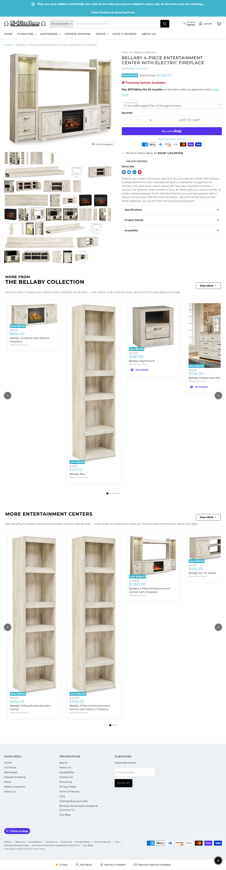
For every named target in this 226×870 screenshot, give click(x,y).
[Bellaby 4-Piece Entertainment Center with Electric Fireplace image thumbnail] (37, 214)
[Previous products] (7, 395)
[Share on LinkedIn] (134, 172)
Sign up (123, 783)
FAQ (62, 796)
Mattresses (49, 33)
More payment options (172, 139)
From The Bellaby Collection (139, 52)
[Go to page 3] (113, 493)
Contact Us (66, 777)
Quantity (127, 112)
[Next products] (218, 395)
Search (63, 762)
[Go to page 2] (110, 493)
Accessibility (66, 772)
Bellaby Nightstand (142, 361)
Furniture (26, 33)
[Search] (164, 24)
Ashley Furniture (137, 68)
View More (206, 285)
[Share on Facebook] (124, 172)
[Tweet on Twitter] (129, 172)
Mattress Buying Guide (73, 801)
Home (8, 33)
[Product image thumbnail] (6, 158)
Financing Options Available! (144, 82)
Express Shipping (78, 33)
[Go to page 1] (107, 494)
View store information (136, 161)
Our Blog (64, 814)
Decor (101, 33)
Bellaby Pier (77, 474)
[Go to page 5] (118, 493)
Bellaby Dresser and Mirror (206, 377)
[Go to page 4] (116, 493)
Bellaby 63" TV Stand (202, 573)
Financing (65, 781)
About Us (149, 33)
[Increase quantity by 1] (150, 120)
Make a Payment (125, 33)
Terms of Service (69, 791)
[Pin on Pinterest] (140, 172)
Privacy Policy (67, 786)
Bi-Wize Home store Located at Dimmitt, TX (56, 845)
